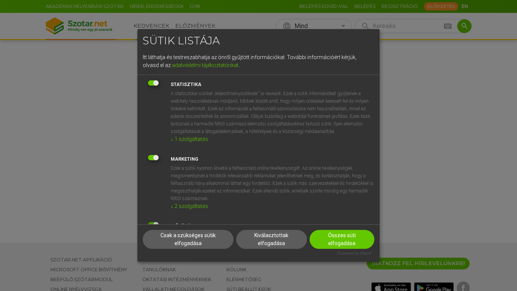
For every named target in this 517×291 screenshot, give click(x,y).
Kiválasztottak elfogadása (271, 239)
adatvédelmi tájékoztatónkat (205, 65)
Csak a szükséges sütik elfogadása (188, 239)
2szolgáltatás (189, 206)
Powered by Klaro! (354, 252)
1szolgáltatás (189, 139)
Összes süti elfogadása (342, 239)
